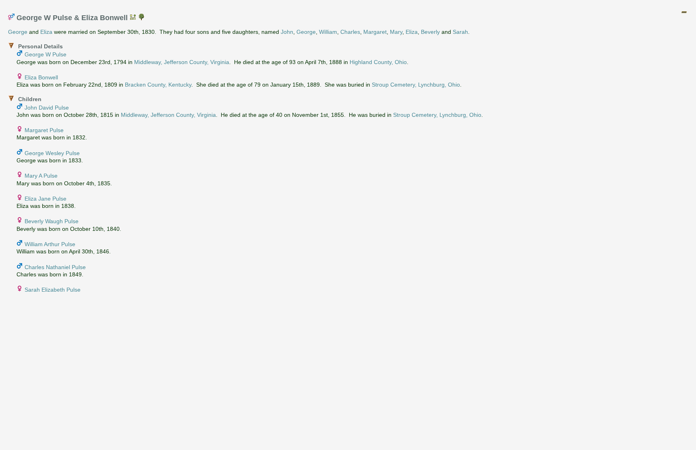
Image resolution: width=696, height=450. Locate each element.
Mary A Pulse (41, 175)
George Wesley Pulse (52, 153)
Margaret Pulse (44, 130)
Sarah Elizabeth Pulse (53, 289)
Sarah (460, 32)
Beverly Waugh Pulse (52, 221)
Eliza (46, 32)
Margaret (375, 32)
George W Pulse (45, 54)
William (328, 32)
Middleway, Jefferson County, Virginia (181, 62)
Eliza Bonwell (41, 77)
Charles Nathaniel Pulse (55, 267)
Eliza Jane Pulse (45, 198)
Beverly (430, 32)
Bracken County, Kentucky (158, 84)
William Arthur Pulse (50, 244)
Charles (350, 32)
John (287, 32)
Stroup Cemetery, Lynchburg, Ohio (416, 84)
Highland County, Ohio (378, 62)
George (17, 32)
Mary (396, 32)
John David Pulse (47, 107)
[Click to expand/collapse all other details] (684, 12)
